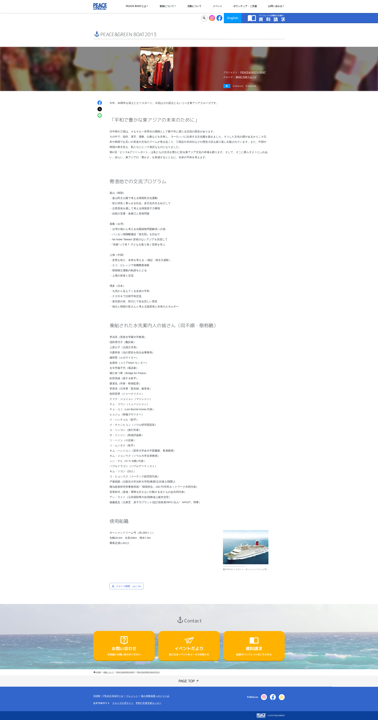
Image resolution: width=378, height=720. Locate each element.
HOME (98, 672)
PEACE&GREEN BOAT (253, 72)
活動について (194, 6)
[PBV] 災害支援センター (148, 703)
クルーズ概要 (128, 586)
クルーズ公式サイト (122, 703)
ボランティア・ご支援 (245, 6)
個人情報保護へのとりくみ (155, 696)
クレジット (132, 696)
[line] (99, 115)
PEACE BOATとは (113, 696)
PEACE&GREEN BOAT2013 (148, 672)
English (232, 18)
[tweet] (99, 109)
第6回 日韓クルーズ (246, 77)
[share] (99, 103)
